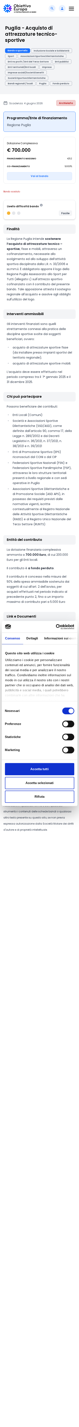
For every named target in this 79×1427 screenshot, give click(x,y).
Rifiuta (39, 796)
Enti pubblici (62, 61)
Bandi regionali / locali (20, 83)
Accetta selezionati (39, 783)
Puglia (42, 83)
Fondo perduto (61, 83)
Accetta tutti (39, 769)
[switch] (68, 724)
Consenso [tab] (12, 638)
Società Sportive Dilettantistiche (27, 78)
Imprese (47, 67)
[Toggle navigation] (71, 8)
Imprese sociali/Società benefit (26, 72)
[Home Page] (19, 8)
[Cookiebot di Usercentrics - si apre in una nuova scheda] (56, 627)
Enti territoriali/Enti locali (22, 67)
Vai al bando (39, 176)
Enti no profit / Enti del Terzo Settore (28, 61)
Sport (11, 56)
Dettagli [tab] (32, 638)
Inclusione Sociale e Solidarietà (51, 50)
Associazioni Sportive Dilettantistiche (42, 56)
